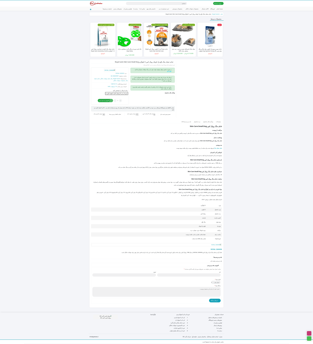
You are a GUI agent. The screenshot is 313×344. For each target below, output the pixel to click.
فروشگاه (212, 9)
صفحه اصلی (219, 9)
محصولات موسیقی (177, 9)
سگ (112, 78)
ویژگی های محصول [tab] (208, 121)
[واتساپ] (309, 338)
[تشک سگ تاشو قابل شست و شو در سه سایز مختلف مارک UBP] (183, 35)
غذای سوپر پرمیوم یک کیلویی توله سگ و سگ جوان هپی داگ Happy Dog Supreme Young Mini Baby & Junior (210, 50)
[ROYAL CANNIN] (110, 70)
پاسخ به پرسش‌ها (107, 9)
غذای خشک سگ (218, 148)
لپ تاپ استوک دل (180, 320)
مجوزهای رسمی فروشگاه (215, 320)
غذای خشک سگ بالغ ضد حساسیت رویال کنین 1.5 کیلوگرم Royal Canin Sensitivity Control (103, 50)
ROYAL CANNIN (120, 73)
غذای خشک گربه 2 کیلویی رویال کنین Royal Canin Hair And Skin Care (156, 50)
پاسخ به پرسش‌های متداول (215, 317)
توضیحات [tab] (218, 121)
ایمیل (154, 272)
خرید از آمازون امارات (179, 328)
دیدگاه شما (218, 285)
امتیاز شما (218, 279)
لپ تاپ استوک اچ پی (179, 317)
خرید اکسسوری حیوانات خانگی (177, 325)
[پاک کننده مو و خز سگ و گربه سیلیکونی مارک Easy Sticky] (129, 35)
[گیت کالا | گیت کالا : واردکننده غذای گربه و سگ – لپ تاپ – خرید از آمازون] (95, 3)
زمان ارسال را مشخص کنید (120, 90)
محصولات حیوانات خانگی (191, 9)
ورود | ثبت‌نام (217, 3)
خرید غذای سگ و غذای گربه (178, 323)
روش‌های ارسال (218, 325)
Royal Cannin (216, 14)
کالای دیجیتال (205, 9)
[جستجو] (127, 3)
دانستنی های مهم (151, 9)
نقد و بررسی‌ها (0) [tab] (186, 121)
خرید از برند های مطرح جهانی (177, 331)
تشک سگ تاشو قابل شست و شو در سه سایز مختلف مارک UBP (183, 50)
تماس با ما (142, 9)
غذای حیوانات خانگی (105, 78)
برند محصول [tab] (197, 121)
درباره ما (135, 9)
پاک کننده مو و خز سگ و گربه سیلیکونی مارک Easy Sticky (129, 50)
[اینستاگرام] (309, 333)
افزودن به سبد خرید (104, 100)
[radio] (116, 93)
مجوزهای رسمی (117, 9)
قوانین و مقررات (127, 9)
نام (220, 272)
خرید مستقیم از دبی (163, 9)
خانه (222, 14)
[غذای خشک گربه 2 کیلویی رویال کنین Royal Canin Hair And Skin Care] (156, 35)
